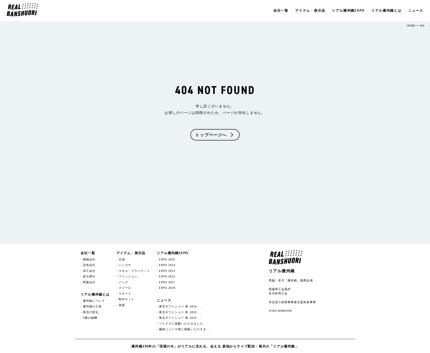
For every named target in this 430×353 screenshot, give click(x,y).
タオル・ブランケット (134, 271)
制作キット (126, 299)
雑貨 (122, 305)
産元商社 (89, 276)
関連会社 (89, 282)
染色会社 (89, 265)
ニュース (415, 10)
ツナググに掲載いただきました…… (184, 323)
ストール (125, 288)
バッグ (123, 282)
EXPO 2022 (167, 276)
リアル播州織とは (386, 10)
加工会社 (89, 271)
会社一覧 (280, 10)
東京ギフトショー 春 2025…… (181, 318)
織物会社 (89, 259)
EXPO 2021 (167, 282)
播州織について (94, 301)
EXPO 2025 (167, 259)
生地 (122, 259)
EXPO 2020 (167, 288)
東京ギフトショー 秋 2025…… (181, 312)
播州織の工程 (92, 306)
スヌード (125, 293)
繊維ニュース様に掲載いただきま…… (185, 329)
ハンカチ (125, 265)
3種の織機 (90, 318)
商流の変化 (91, 312)
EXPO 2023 (167, 271)
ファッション (128, 276)
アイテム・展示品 (310, 10)
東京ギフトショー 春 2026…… (181, 306)
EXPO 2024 (167, 265)
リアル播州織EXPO (348, 10)
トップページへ (211, 134)
